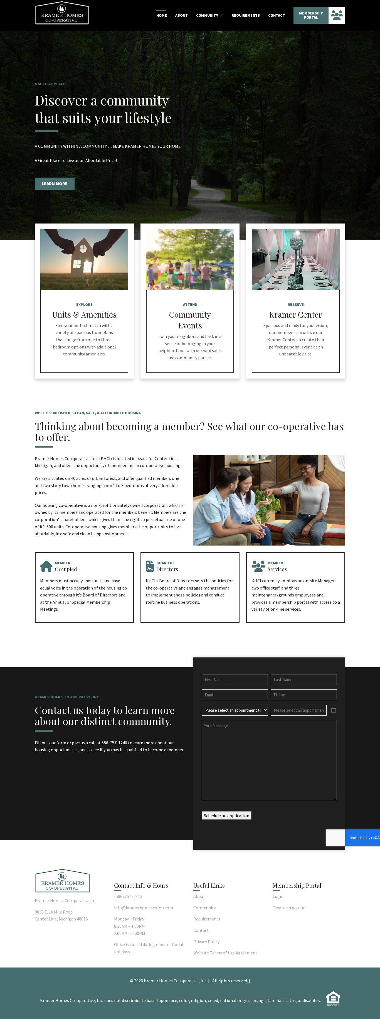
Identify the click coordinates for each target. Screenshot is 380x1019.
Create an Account (290, 907)
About (181, 15)
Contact (276, 15)
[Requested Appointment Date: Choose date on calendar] (333, 710)
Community (207, 15)
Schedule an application (226, 815)
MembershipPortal (311, 15)
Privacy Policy (206, 941)
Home (161, 15)
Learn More (55, 183)
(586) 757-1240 (128, 896)
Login (278, 896)
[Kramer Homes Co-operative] (62, 13)
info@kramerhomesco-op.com (143, 907)
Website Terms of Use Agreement (225, 953)
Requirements (245, 15)
